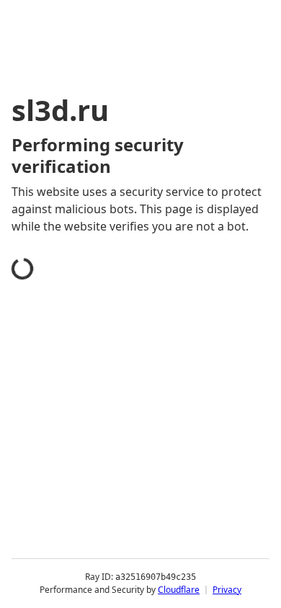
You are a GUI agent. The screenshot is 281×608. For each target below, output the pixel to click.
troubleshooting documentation (117, 589)
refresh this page (75, 532)
